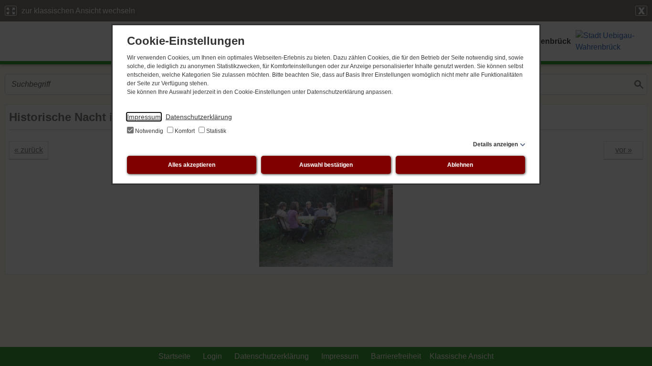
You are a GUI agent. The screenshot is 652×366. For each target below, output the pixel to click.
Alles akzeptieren (191, 165)
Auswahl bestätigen (326, 165)
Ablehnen (460, 165)
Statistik (215, 131)
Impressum (144, 117)
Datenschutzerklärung (199, 117)
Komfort (184, 131)
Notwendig (149, 131)
